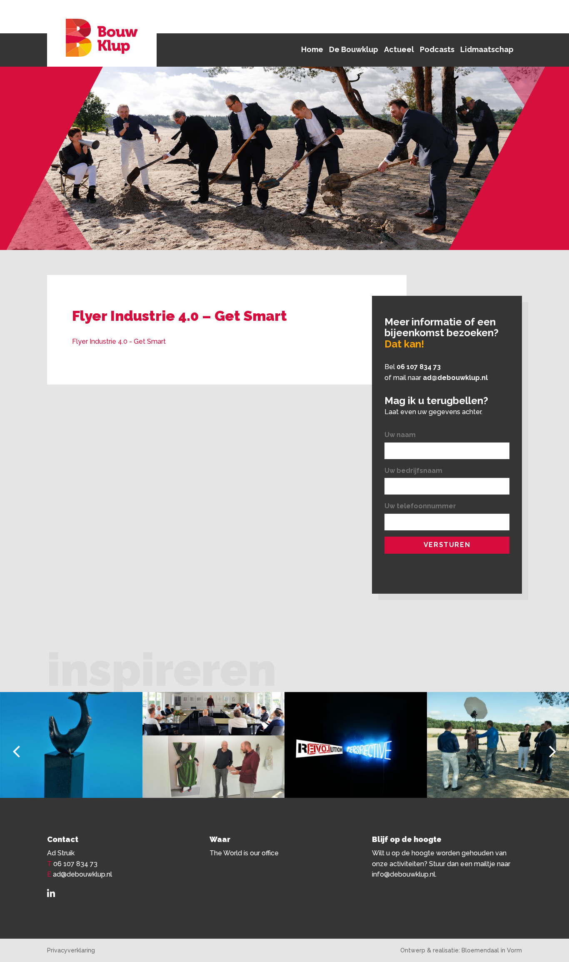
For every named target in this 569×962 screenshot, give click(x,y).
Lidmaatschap (487, 49)
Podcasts (437, 49)
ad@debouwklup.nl (455, 378)
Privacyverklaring (71, 950)
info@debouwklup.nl (403, 874)
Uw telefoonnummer (420, 506)
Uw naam (400, 435)
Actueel (399, 49)
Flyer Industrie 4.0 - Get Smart (119, 341)
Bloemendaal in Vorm (492, 950)
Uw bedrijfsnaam (413, 471)
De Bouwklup (353, 49)
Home (312, 49)
